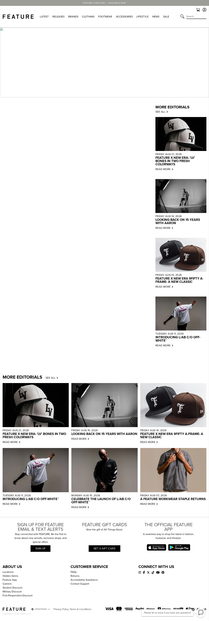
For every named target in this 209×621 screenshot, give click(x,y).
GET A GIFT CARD (104, 548)
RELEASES (58, 16)
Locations (8, 572)
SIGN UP (40, 548)
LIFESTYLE (142, 16)
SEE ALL (160, 111)
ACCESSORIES (124, 16)
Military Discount (12, 591)
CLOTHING (88, 16)
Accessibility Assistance (84, 580)
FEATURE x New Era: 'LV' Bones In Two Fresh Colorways (175, 161)
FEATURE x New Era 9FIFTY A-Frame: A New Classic (179, 280)
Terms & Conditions (80, 609)
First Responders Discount (17, 595)
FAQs (74, 572)
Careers (7, 583)
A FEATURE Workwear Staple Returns (173, 499)
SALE (166, 16)
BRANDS (73, 16)
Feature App (10, 580)
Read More (163, 169)
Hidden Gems (10, 576)
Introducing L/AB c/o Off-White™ (177, 339)
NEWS (155, 16)
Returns (75, 576)
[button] (200, 612)
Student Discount (12, 587)
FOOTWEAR (105, 16)
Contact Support (80, 583)
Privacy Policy (61, 609)
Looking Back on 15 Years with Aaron (177, 221)
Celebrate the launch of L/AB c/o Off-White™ (101, 500)
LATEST (44, 16)
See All (51, 377)
